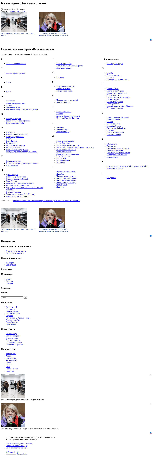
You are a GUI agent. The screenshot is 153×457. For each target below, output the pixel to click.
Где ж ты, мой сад (13, 161)
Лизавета (60, 127)
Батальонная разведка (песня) (18, 121)
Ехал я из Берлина (63, 68)
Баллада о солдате (13, 119)
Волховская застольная (15, 145)
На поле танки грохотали (66, 176)
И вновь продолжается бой (67, 100)
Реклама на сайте (13, 320)
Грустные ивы (12, 165)
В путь (9, 139)
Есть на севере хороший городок (69, 66)
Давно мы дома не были (16, 177)
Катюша (59, 114)
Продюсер (10, 371)
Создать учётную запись (16, 251)
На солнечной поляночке (66, 178)
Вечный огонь (12, 143)
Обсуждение (11, 265)
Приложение (11, 324)
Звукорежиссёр (12, 360)
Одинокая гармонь (114, 75)
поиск (22, 11)
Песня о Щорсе (113, 99)
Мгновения (61, 158)
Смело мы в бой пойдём (116, 128)
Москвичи (60, 163)
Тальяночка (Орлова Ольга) (118, 148)
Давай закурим (12, 175)
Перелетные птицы (114, 95)
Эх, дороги (111, 178)
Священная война (114, 119)
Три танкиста (112, 157)
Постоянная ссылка (14, 342)
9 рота (8, 91)
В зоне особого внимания (16, 134)
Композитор (11, 358)
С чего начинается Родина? (118, 117)
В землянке (10, 132)
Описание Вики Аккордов (16, 446)
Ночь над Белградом (115, 64)
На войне (60, 174)
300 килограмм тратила (15, 73)
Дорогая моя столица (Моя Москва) (20, 194)
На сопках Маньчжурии (66, 180)
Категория (10, 263)
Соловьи (110, 130)
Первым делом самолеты (117, 93)
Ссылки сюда (11, 334)
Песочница (10, 309)
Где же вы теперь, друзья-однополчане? (22, 163)
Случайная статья (13, 314)
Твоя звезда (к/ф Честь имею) (118, 153)
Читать (8, 279)
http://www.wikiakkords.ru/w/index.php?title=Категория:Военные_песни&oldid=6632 (46, 201)
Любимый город (63, 132)
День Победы (11, 181)
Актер (8, 356)
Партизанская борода (115, 91)
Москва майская (63, 160)
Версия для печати (13, 340)
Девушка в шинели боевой (17, 179)
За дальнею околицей (65, 87)
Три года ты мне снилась (117, 155)
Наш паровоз (61, 185)
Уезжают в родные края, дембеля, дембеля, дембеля (127, 166)
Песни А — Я (11, 307)
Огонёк (110, 73)
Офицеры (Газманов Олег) (117, 79)
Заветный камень (63, 89)
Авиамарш (10, 101)
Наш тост (60, 187)
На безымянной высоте (65, 172)
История (9, 283)
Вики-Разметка (12, 322)
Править (9, 281)
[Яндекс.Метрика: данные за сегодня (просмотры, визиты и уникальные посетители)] (22, 453)
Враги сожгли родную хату (17, 150)
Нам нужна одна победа (66, 183)
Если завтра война (63, 64)
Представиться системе (15, 253)
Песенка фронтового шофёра (118, 97)
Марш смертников (63, 152)
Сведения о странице (14, 344)
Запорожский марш (64, 91)
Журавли (60, 77)
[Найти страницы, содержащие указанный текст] (25, 297)
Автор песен (11, 354)
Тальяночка (111, 146)
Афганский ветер (13, 107)
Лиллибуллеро (62, 129)
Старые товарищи (114, 135)
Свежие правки (12, 311)
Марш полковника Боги (66, 150)
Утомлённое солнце (115, 168)
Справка (9, 316)
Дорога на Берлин (13, 192)
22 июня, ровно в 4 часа (16, 64)
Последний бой (113, 104)
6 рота (8, 82)
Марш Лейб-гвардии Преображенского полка (75, 147)
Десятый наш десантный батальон (20, 183)
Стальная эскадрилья (115, 132)
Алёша (9, 105)
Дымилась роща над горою (17, 196)
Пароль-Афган (112, 89)
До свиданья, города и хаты (17, 185)
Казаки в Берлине (63, 112)
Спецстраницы (12, 338)
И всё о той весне (63, 102)
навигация (14, 11)
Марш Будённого (63, 143)
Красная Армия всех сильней (68, 116)
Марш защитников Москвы (67, 145)
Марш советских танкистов (67, 154)
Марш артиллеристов (65, 141)
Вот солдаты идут (13, 147)
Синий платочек (113, 124)
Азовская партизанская (15, 103)
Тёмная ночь (112, 144)
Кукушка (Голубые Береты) (67, 118)
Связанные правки (13, 336)
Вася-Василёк (11, 141)
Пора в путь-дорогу (115, 102)
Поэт (8, 367)
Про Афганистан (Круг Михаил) (120, 106)
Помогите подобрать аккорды (18, 318)
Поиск (4, 292)
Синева (110, 122)
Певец (8, 362)
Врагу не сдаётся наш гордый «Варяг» (21, 152)
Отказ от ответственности (16, 448)
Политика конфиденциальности (19, 443)
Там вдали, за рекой (115, 150)
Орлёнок (110, 77)
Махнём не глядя (63, 156)
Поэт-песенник (12, 369)
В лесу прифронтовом (15, 137)
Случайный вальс (114, 126)
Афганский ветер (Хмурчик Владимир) (22, 109)
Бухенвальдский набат (15, 123)
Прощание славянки (115, 108)
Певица (9, 364)
